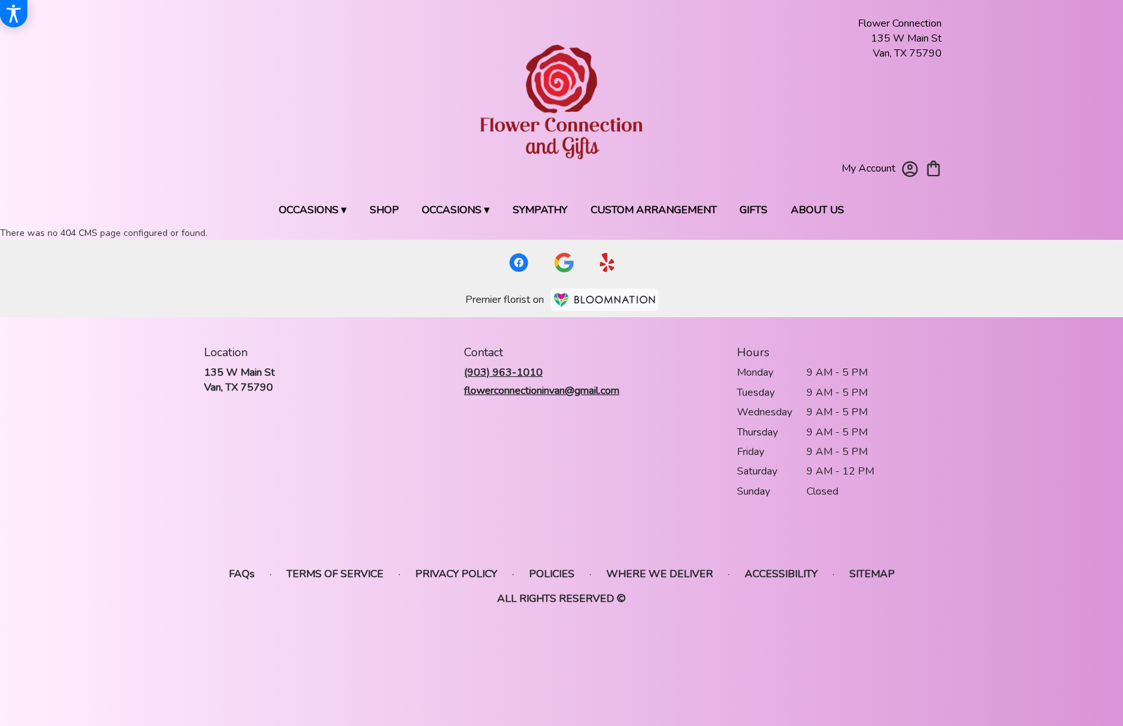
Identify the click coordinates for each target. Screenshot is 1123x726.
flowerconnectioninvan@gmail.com (541, 390)
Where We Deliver (659, 574)
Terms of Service (335, 574)
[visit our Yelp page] (607, 262)
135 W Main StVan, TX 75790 (239, 379)
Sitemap (872, 574)
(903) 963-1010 (503, 372)
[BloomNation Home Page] (604, 300)
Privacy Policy (456, 574)
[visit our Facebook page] (518, 262)
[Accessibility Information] (13, 13)
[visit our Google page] (564, 262)
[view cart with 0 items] (933, 167)
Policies (551, 574)
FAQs (242, 574)
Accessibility (781, 574)
